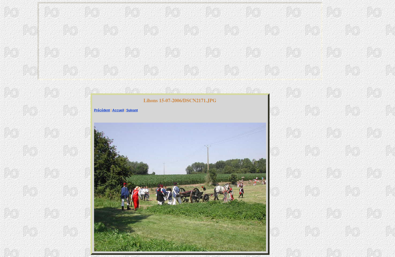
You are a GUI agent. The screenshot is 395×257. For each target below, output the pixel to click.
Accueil (118, 110)
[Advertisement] (180, 41)
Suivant (132, 110)
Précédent (102, 110)
